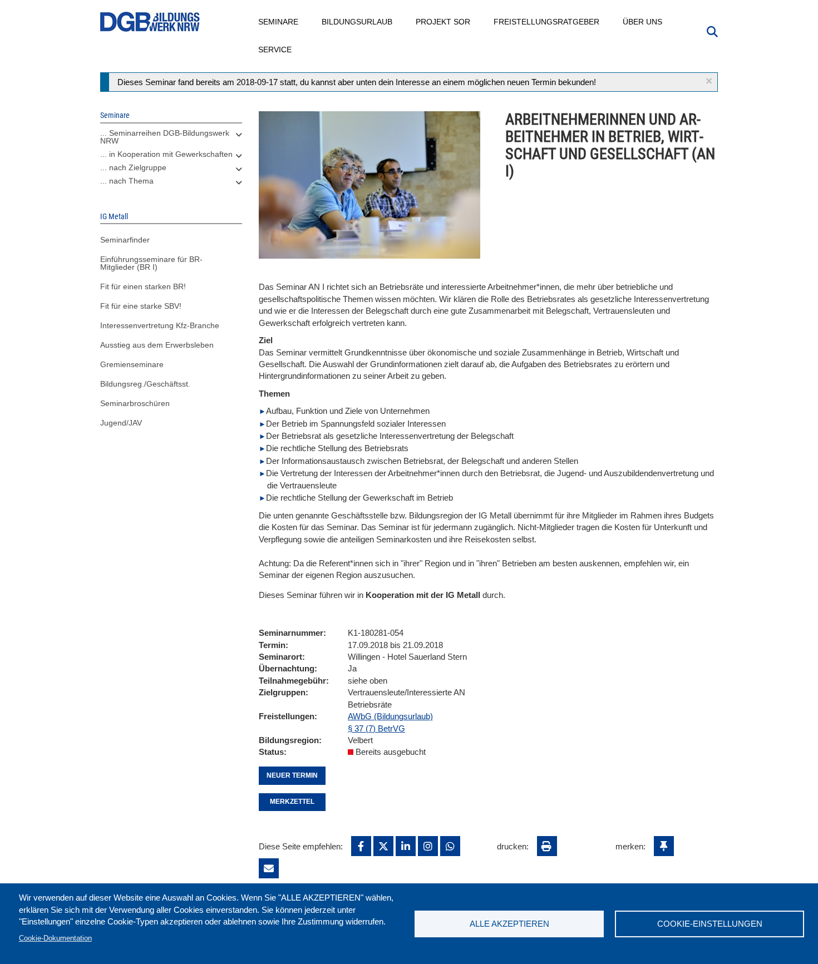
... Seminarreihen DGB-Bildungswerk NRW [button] (164, 137)
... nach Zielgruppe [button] (133, 167)
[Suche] (712, 30)
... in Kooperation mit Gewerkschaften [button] (166, 154)
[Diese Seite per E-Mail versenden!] (269, 868)
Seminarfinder (125, 239)
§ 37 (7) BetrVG (376, 728)
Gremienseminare (132, 364)
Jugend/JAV (121, 422)
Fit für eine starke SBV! (140, 305)
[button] (709, 81)
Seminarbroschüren (135, 403)
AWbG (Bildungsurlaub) (390, 716)
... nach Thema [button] (127, 181)
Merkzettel (292, 801)
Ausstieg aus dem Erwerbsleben (157, 344)
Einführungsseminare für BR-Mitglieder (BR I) (151, 263)
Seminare (279, 21)
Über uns (643, 21)
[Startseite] (150, 22)
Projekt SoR (443, 21)
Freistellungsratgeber (547, 21)
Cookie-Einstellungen (709, 923)
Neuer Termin (292, 775)
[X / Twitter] (383, 846)
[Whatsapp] (450, 846)
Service (275, 49)
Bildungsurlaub (357, 21)
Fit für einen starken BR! (143, 286)
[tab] (171, 139)
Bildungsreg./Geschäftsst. (145, 383)
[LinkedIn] (406, 846)
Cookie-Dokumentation (55, 938)
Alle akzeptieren (509, 923)
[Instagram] (428, 846)
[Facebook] (361, 846)
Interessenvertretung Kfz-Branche (159, 325)
